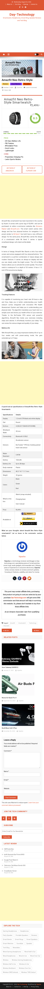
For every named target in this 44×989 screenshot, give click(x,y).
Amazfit (12, 623)
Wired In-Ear (23, 956)
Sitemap (25, 4)
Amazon (39, 226)
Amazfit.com (15, 229)
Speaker (29, 943)
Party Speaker (7, 935)
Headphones (24, 931)
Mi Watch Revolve (38, 630)
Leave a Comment (31, 87)
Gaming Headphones (10, 931)
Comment (8, 751)
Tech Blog (18, 4)
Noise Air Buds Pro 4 (9, 698)
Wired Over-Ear (35, 956)
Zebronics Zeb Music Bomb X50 (14, 865)
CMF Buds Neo (9, 849)
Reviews (5, 84)
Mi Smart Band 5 (8, 630)
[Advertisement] (22, 39)
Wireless (6, 960)
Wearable (6, 626)
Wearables (27, 84)
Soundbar (20, 943)
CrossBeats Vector (10, 871)
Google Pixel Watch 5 (11, 860)
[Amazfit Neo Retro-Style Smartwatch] (15, 118)
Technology (32, 623)
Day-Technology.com (18, 598)
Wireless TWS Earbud (28, 972)
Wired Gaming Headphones (12, 952)
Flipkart (4, 229)
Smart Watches (16, 84)
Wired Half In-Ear (30, 952)
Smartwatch (22, 623)
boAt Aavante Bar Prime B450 (14, 854)
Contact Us (34, 4)
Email (6, 780)
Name (6, 771)
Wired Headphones (9, 956)
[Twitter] (15, 578)
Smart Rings (19, 939)
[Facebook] (19, 578)
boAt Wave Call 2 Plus (9, 728)
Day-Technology (22, 14)
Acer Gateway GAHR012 (10, 667)
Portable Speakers (22, 935)
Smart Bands (7, 939)
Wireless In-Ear (24, 964)
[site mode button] (36, 54)
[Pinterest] (24, 578)
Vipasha (19, 87)
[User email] (29, 578)
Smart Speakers (31, 939)
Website (6, 788)
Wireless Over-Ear (25, 968)
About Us (9, 4)
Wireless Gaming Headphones (22, 960)
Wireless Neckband (9, 968)
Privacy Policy (35, 986)
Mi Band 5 (17, 234)
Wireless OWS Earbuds (10, 972)
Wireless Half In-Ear (9, 964)
